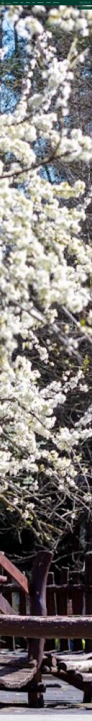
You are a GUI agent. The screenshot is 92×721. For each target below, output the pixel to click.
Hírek (34, 2)
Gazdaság (48, 2)
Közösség (28, 2)
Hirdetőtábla (56, 2)
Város (22, 2)
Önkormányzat (40, 2)
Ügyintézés (15, 2)
